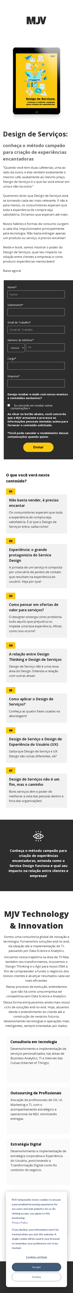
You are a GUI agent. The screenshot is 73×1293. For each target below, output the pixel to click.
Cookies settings (36, 1257)
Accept (36, 1267)
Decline (36, 1276)
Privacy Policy (20, 1222)
